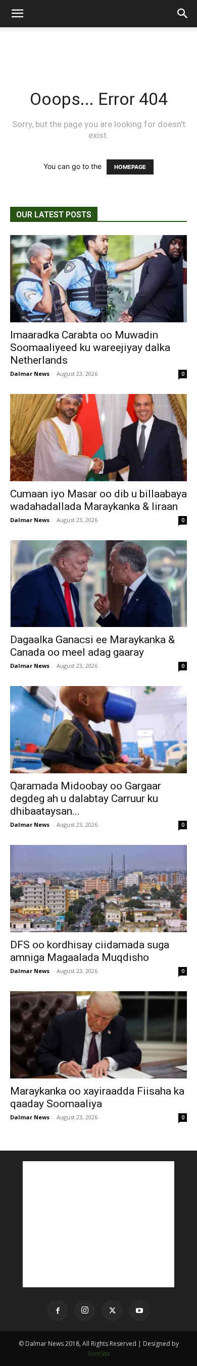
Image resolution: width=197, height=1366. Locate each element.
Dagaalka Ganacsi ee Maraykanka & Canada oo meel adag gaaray (92, 646)
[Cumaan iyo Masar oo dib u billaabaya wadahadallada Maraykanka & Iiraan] (98, 437)
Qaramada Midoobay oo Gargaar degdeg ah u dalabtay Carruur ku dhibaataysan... (85, 798)
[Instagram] (85, 1310)
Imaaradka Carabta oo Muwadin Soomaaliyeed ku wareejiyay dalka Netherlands (90, 347)
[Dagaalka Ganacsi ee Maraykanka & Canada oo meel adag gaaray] (98, 584)
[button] (17, 13)
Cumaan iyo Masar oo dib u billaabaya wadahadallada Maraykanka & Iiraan (98, 500)
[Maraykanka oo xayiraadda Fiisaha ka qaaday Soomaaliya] (98, 1034)
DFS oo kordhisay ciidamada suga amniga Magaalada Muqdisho (89, 951)
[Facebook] (57, 1310)
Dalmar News (30, 373)
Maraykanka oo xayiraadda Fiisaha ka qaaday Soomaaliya (97, 1097)
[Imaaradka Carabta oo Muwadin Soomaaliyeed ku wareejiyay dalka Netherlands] (98, 278)
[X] (112, 1310)
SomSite (98, 1353)
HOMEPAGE (130, 166)
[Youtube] (139, 1310)
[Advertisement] (98, 45)
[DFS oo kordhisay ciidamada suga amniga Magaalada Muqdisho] (98, 888)
